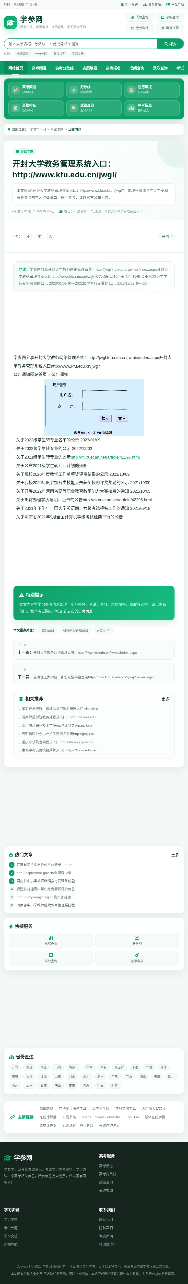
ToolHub (132, 1117)
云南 (29, 1085)
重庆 (157, 1076)
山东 (58, 1076)
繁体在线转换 (155, 1117)
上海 (135, 1067)
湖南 (100, 1076)
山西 (58, 1067)
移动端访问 (107, 1244)
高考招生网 (100, 1109)
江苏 (149, 1067)
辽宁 (89, 1067)
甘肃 (72, 1085)
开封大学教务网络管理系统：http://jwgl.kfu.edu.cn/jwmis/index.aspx (85, 653)
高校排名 (154, 4)
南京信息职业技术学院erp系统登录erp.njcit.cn (57, 725)
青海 (86, 1085)
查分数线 (142, 28)
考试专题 (57, 129)
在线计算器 (48, 1117)
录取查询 (172, 17)
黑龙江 (119, 1067)
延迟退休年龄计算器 (77, 1125)
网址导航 (177, 4)
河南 (72, 1076)
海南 (143, 1076)
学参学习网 (38, 129)
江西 (43, 1076)
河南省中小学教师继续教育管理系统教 (46, 905)
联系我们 (106, 1219)
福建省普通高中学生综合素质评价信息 (46, 889)
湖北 (86, 1076)
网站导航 (11, 1244)
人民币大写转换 (154, 1109)
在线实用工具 (125, 1109)
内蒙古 (73, 1067)
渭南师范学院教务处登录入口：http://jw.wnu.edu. (59, 717)
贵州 (15, 1085)
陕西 (58, 1085)
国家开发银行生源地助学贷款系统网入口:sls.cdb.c (60, 709)
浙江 (163, 1067)
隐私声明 (106, 1228)
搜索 (172, 44)
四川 (171, 1076)
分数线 (137, 944)
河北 (43, 1067)
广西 (129, 1076)
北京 (15, 1067)
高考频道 (39, 68)
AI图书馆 (69, 1117)
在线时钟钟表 (109, 1125)
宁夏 (100, 1085)
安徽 (15, 1076)
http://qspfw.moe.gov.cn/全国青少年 (44, 873)
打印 (169, 236)
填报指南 (172, 28)
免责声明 (106, 1236)
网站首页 (15, 68)
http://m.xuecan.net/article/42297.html (105, 457)
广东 (114, 1076)
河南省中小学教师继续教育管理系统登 (46, 881)
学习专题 (131, 4)
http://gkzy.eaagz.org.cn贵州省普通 (44, 897)
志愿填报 (23, 54)
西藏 (43, 1085)
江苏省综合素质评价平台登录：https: (45, 865)
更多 (165, 699)
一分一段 (41, 54)
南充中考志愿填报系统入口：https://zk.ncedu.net (59, 750)
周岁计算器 (48, 1125)
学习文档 (78, 54)
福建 (29, 1076)
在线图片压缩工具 (72, 1109)
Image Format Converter (101, 1117)
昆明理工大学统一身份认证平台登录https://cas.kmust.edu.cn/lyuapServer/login (93, 677)
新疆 (114, 1085)
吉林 (103, 1067)
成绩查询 (142, 17)
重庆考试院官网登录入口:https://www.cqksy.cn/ (57, 742)
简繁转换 (46, 1109)
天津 (29, 1067)
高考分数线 (64, 68)
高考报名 (113, 68)
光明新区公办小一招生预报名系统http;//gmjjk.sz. (58, 734)
